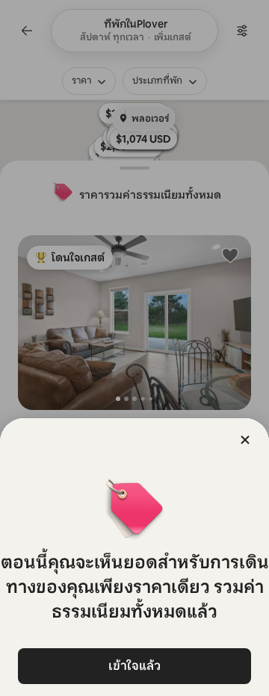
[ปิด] (245, 440)
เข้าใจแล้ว (134, 666)
